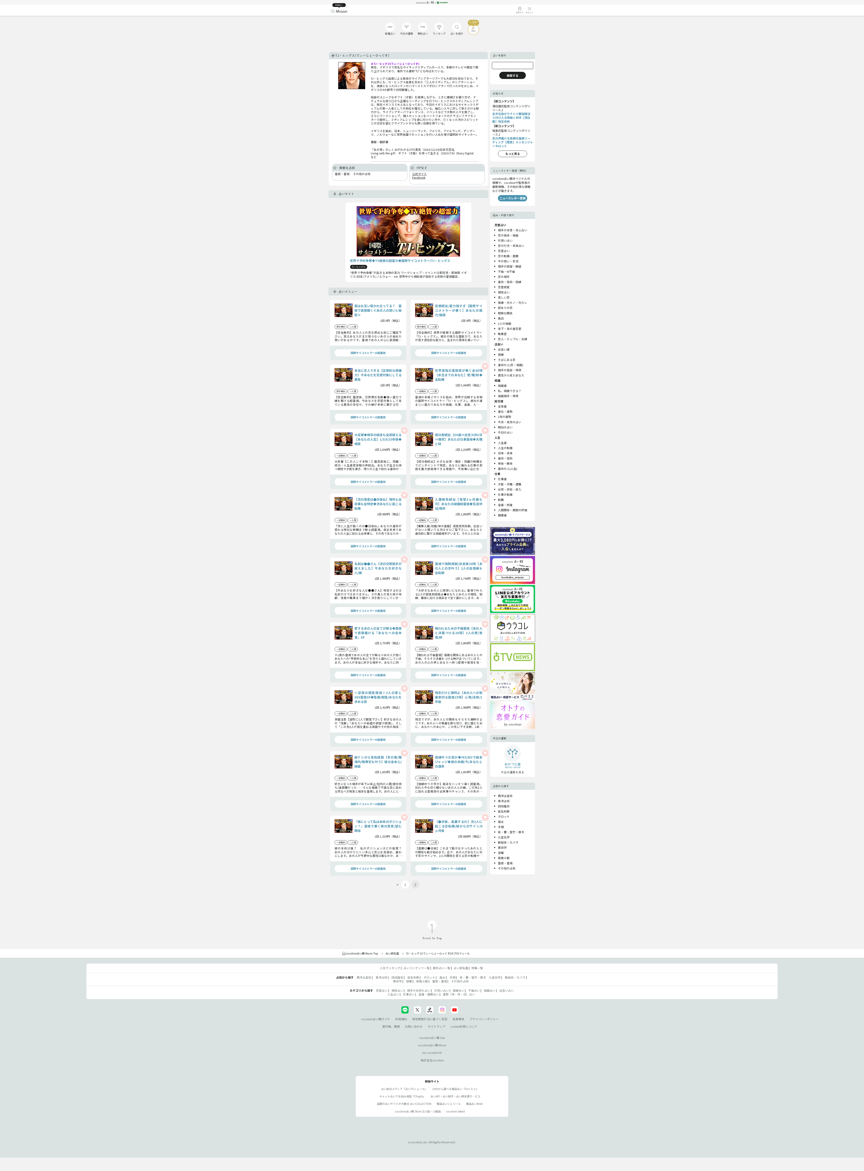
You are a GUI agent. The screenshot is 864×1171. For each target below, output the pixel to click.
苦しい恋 (504, 297)
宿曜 (501, 853)
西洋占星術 (505, 796)
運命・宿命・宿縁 (509, 282)
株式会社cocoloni (432, 1060)
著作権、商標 (391, 1026)
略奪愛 (502, 334)
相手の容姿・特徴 (509, 370)
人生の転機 (505, 448)
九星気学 (504, 837)
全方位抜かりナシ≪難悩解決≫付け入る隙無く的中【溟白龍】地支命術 (511, 118)
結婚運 (502, 385)
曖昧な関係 (505, 313)
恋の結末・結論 (508, 235)
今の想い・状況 (508, 261)
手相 (501, 827)
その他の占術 (506, 868)
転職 (501, 500)
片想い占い (505, 240)
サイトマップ (436, 1026)
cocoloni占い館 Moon (432, 1045)
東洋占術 (504, 801)
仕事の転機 (505, 494)
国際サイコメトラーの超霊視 (368, 353)
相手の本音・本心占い (512, 230)
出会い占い (506, 990)
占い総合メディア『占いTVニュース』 (404, 1089)
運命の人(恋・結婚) (510, 365)
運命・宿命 (505, 458)
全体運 (502, 406)
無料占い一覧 (441, 968)
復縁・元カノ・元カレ (512, 302)
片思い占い (441, 990)
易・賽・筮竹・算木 (511, 832)
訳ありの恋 (505, 308)
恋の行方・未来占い (511, 245)
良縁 (501, 354)
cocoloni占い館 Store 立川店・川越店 (418, 1111)
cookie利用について (463, 1026)
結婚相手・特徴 (508, 396)
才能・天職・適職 (509, 484)
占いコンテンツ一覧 (416, 968)
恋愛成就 (504, 287)
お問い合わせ (414, 1026)
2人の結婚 (504, 323)
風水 (501, 822)
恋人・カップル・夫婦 (512, 339)
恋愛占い (504, 251)
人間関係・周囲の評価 (512, 510)
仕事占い (409, 994)
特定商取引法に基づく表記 (429, 1019)
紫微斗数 (504, 858)
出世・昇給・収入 (509, 489)
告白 (501, 318)
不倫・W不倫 (506, 271)
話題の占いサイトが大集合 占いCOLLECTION (404, 1104)
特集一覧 (477, 968)
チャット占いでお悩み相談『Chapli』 (402, 1096)
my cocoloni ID (432, 1052)
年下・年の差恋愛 (509, 329)
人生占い (393, 994)
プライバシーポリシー (484, 1019)
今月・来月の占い (509, 422)
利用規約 (401, 1019)
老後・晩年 (505, 463)
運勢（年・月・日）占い (459, 994)
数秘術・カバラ (508, 842)
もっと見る (512, 153)
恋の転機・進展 (508, 256)
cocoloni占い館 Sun (432, 1038)
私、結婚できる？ (509, 391)
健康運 (502, 515)
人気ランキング (390, 968)
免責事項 (458, 1019)
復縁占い (458, 990)
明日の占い (505, 427)
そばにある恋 (506, 360)
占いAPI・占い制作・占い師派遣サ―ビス (455, 1096)
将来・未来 (505, 453)
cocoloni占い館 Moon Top (362, 953)
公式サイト (419, 174)
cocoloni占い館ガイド (375, 1019)
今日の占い (505, 432)
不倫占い (474, 990)
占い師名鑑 (392, 953)
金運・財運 (505, 505)
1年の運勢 (504, 416)
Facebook (418, 177)
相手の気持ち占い (418, 990)
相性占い (504, 292)
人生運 (502, 443)
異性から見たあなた (511, 375)
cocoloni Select (455, 1111)
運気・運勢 (505, 411)
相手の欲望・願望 (509, 266)
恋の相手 (504, 277)
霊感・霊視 (505, 863)
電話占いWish (474, 1104)
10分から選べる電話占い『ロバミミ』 (455, 1089)
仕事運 (502, 479)
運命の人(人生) (507, 468)
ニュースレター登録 (513, 198)
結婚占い (489, 990)
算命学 (502, 847)
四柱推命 (504, 806)
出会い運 (504, 349)
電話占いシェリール (448, 1104)
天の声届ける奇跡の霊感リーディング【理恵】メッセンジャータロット (512, 142)
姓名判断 (504, 811)
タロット (504, 816)
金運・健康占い (428, 994)
